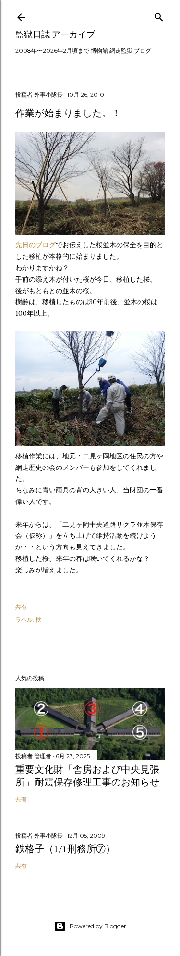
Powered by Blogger (98, 926)
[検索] (159, 15)
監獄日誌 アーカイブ (55, 34)
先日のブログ (35, 244)
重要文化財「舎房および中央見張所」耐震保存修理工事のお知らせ (87, 775)
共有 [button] (21, 606)
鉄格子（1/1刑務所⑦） (65, 848)
